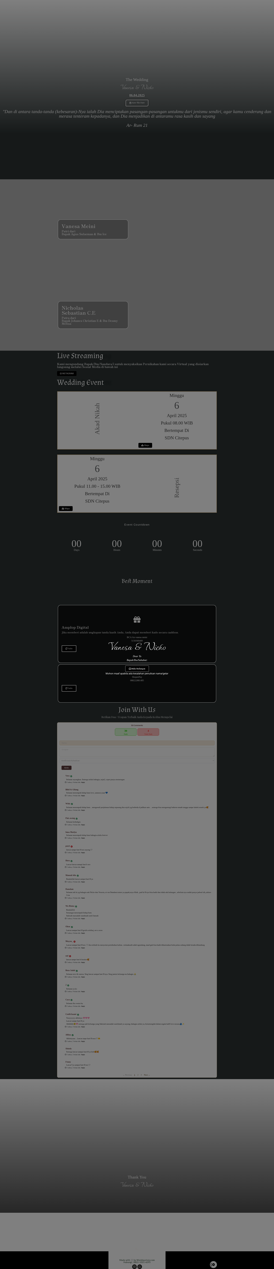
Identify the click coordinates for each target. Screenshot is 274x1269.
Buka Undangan (138, 669)
